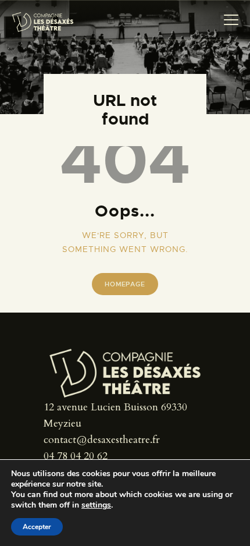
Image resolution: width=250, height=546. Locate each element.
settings (96, 505)
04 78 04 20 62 (76, 456)
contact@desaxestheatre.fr (102, 439)
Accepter (37, 526)
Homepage (125, 284)
